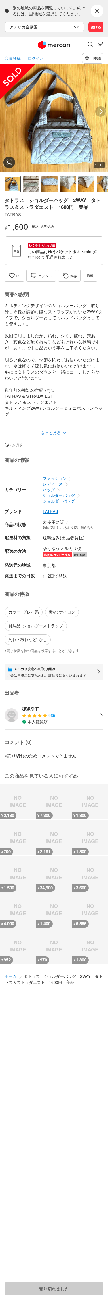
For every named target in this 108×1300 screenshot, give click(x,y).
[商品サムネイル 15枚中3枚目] (49, 184)
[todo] (100, 44)
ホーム (11, 976)
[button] (90, 45)
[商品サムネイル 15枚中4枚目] (68, 184)
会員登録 (13, 58)
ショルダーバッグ (59, 495)
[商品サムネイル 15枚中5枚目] (86, 184)
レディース (53, 484)
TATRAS (50, 511)
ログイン (36, 58)
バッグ (49, 490)
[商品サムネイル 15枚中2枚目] (31, 184)
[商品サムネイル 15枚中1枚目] (13, 184)
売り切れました (54, 1289)
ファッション (55, 478)
